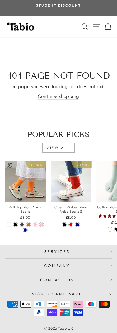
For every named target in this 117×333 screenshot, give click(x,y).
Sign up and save (57, 293)
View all (58, 147)
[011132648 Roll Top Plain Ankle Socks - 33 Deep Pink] (35, 224)
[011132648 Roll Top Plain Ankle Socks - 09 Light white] (9, 224)
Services (57, 251)
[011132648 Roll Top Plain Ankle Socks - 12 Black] (15, 224)
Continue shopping (58, 96)
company (57, 265)
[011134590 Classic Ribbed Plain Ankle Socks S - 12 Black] (64, 224)
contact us (57, 279)
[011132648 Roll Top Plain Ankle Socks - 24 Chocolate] (28, 224)
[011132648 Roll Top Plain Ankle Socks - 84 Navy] (25, 230)
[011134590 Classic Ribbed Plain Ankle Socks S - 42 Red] (71, 224)
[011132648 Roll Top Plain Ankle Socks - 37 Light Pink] (41, 224)
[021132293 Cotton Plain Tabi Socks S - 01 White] (110, 229)
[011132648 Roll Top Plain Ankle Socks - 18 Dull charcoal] (22, 224)
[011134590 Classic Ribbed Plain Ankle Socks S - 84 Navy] (77, 224)
